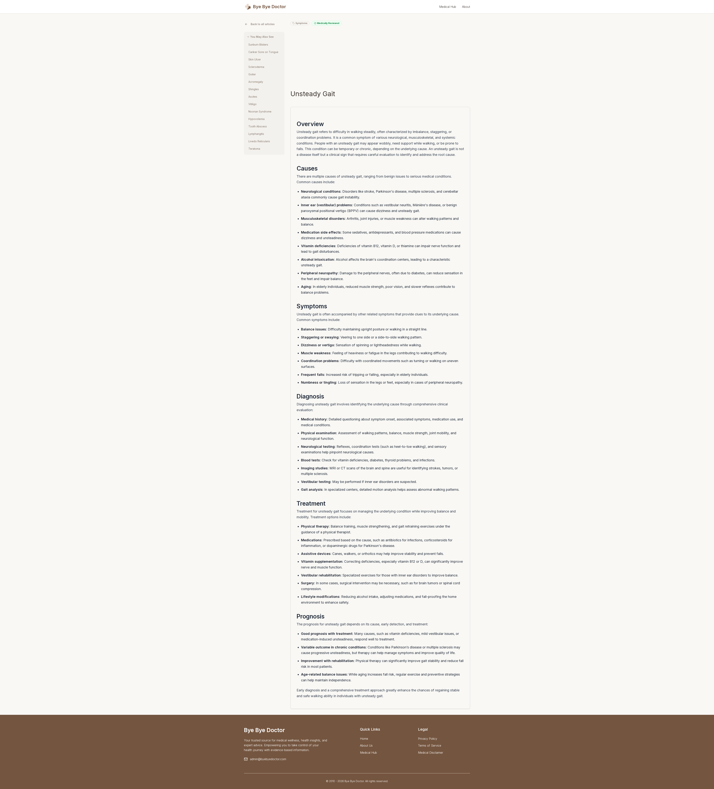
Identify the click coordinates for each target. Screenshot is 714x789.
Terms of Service (429, 745)
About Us (366, 745)
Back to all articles (263, 24)
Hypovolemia (256, 118)
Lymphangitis (256, 133)
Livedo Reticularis (259, 141)
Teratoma (254, 148)
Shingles (253, 89)
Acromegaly (255, 81)
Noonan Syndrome (259, 111)
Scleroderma (256, 66)
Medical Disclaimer (430, 752)
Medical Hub (447, 7)
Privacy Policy (427, 738)
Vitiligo (252, 104)
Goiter (252, 74)
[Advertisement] (380, 58)
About (466, 7)
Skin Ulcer (254, 59)
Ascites (252, 96)
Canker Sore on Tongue (263, 52)
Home (364, 738)
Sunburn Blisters (258, 44)
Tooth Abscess (257, 126)
